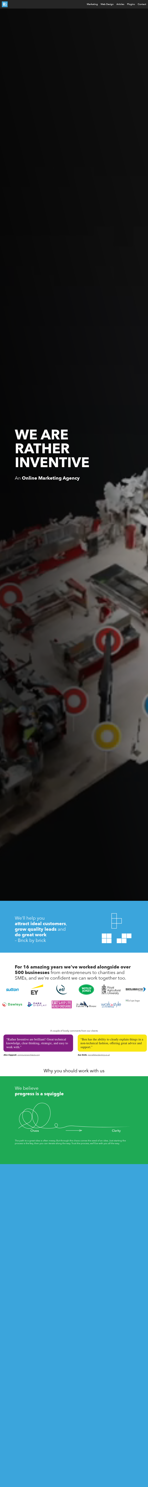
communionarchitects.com (28, 1055)
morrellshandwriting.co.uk (99, 1055)
